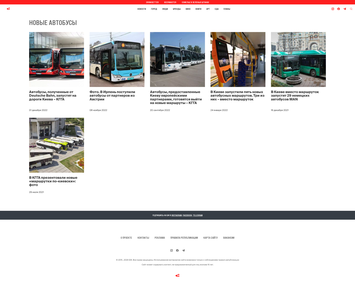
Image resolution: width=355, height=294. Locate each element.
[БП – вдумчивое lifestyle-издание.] (20, 9)
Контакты (143, 237)
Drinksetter (152, 2)
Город (154, 9)
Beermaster (170, 2)
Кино (188, 9)
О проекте (126, 237)
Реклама (160, 237)
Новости (141, 9)
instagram (177, 215)
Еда (217, 9)
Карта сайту (210, 237)
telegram (198, 215)
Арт (208, 9)
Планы (227, 9)
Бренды (177, 9)
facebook (187, 215)
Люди (165, 9)
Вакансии (228, 237)
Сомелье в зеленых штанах (195, 2)
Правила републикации (184, 237)
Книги (198, 9)
